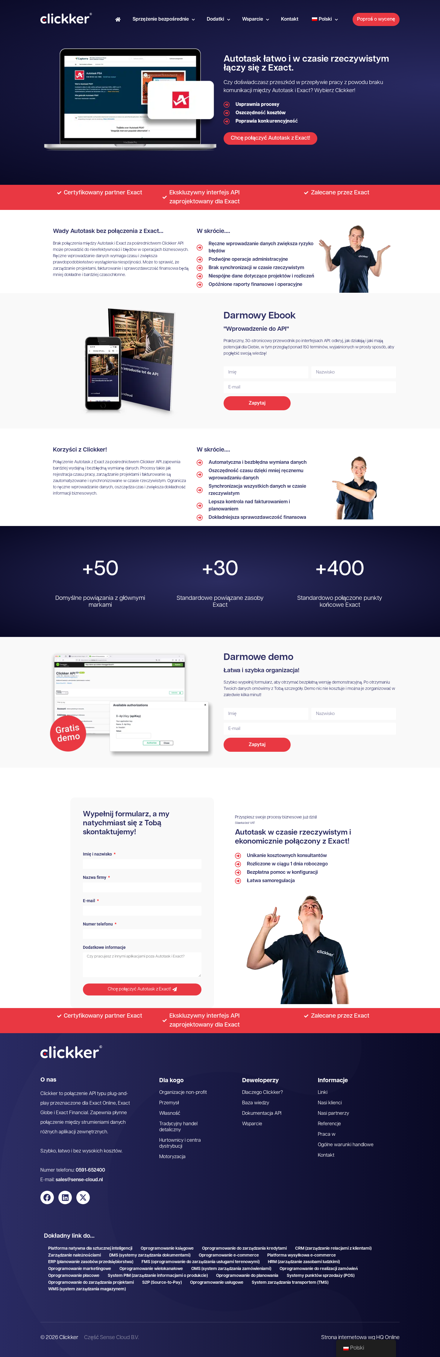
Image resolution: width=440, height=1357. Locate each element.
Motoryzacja (172, 1157)
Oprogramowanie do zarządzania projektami (91, 1282)
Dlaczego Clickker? (262, 1092)
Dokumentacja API (261, 1113)
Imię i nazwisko (98, 854)
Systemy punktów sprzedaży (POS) (320, 1276)
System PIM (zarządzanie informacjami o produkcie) (158, 1276)
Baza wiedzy (255, 1103)
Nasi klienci (330, 1103)
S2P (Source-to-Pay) (162, 1282)
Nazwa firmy (95, 877)
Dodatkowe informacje (104, 947)
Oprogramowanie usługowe (216, 1282)
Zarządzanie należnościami (74, 1255)
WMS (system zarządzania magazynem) (87, 1289)
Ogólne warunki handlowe (346, 1145)
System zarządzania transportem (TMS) (290, 1282)
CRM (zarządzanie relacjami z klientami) (333, 1248)
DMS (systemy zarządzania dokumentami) (149, 1255)
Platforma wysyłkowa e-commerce (301, 1255)
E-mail (89, 901)
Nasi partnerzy (333, 1113)
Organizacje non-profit (183, 1092)
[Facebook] (47, 1197)
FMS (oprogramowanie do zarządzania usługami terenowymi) (201, 1262)
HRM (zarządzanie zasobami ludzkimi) (304, 1262)
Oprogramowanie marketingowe (79, 1269)
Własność (169, 1113)
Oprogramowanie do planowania (247, 1276)
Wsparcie (252, 19)
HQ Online (388, 1338)
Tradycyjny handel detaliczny (178, 1127)
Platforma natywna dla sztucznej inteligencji (90, 1248)
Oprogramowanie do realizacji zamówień (319, 1269)
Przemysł (169, 1103)
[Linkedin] (65, 1197)
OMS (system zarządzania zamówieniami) (231, 1269)
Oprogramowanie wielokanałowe (151, 1269)
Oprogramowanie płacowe (73, 1276)
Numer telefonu (98, 924)
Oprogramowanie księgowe (167, 1248)
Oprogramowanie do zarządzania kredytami (244, 1248)
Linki (322, 1092)
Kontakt (289, 19)
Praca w (327, 1134)
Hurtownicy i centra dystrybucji (180, 1143)
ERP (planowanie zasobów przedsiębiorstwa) (90, 1262)
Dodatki (215, 19)
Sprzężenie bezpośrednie (161, 19)
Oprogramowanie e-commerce (229, 1255)
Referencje (329, 1124)
